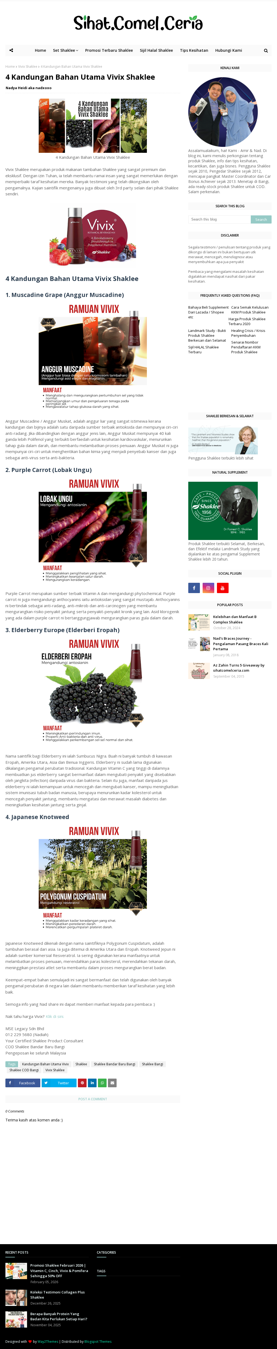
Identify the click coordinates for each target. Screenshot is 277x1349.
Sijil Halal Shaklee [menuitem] (156, 50)
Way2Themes (48, 1341)
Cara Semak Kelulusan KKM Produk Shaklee (250, 310)
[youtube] (223, 588)
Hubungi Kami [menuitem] (228, 50)
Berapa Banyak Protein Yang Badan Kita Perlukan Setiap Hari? (58, 1316)
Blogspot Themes (97, 1341)
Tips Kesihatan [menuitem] (194, 50)
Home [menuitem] (40, 50)
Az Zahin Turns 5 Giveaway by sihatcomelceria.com (239, 668)
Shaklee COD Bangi (24, 1070)
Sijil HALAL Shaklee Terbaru (203, 349)
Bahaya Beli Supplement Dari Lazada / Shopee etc (208, 312)
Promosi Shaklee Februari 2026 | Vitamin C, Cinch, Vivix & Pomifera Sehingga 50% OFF (59, 1270)
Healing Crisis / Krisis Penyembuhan (248, 333)
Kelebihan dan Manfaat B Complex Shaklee (234, 619)
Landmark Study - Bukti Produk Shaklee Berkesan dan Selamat (207, 335)
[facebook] (194, 588)
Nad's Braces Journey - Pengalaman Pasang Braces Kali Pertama (240, 643)
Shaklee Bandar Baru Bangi (114, 1064)
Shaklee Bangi (152, 1064)
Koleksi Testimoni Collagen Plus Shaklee (57, 1295)
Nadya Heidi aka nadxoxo (29, 87)
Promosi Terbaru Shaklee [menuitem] (109, 50)
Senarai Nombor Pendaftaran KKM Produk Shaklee (245, 347)
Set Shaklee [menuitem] (64, 50)
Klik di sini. (55, 1016)
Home (10, 66)
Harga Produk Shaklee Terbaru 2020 (247, 321)
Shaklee (81, 1064)
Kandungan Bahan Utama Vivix (45, 1064)
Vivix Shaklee (27, 66)
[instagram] (208, 588)
